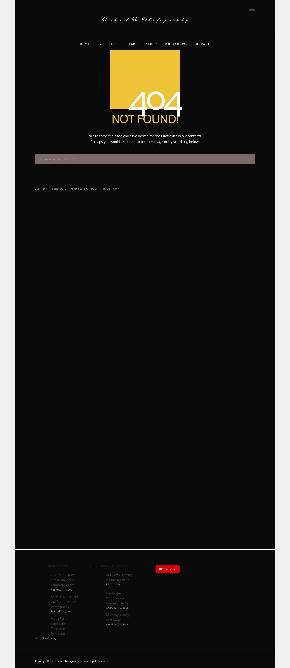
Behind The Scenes (229, 278)
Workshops (175, 44)
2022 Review (145, 264)
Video (79, 330)
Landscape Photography (81, 266)
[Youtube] (49, 9)
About (151, 44)
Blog (133, 44)
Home (85, 44)
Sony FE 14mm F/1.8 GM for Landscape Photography (65, 602)
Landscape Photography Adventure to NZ (117, 598)
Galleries (107, 44)
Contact (202, 44)
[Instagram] (55, 9)
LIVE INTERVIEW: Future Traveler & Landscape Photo (70, 253)
